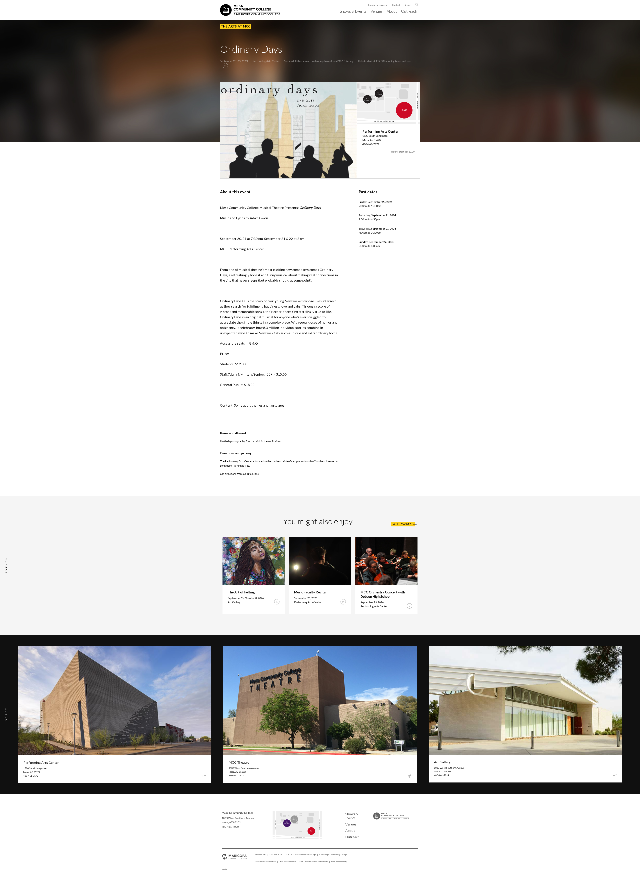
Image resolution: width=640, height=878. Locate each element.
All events (402, 524)
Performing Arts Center (266, 61)
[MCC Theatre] (291, 824)
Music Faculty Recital (310, 592)
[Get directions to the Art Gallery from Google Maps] (615, 775)
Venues (376, 11)
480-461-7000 (275, 854)
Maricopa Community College (334, 854)
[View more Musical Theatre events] (225, 65)
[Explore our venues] (297, 838)
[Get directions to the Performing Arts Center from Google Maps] (204, 776)
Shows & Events (353, 11)
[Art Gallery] (302, 820)
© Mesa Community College (301, 854)
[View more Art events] (277, 601)
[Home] (250, 10)
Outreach (409, 11)
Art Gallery (442, 762)
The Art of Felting (241, 592)
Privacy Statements (287, 861)
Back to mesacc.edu (377, 5)
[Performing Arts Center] (324, 833)
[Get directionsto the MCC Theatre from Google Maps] (409, 776)
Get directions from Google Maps (239, 473)
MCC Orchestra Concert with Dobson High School (382, 594)
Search (408, 5)
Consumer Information (265, 861)
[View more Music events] (343, 601)
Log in (224, 869)
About (392, 11)
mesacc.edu (260, 854)
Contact (396, 5)
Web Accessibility (339, 861)
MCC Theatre (239, 762)
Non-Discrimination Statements (314, 861)
